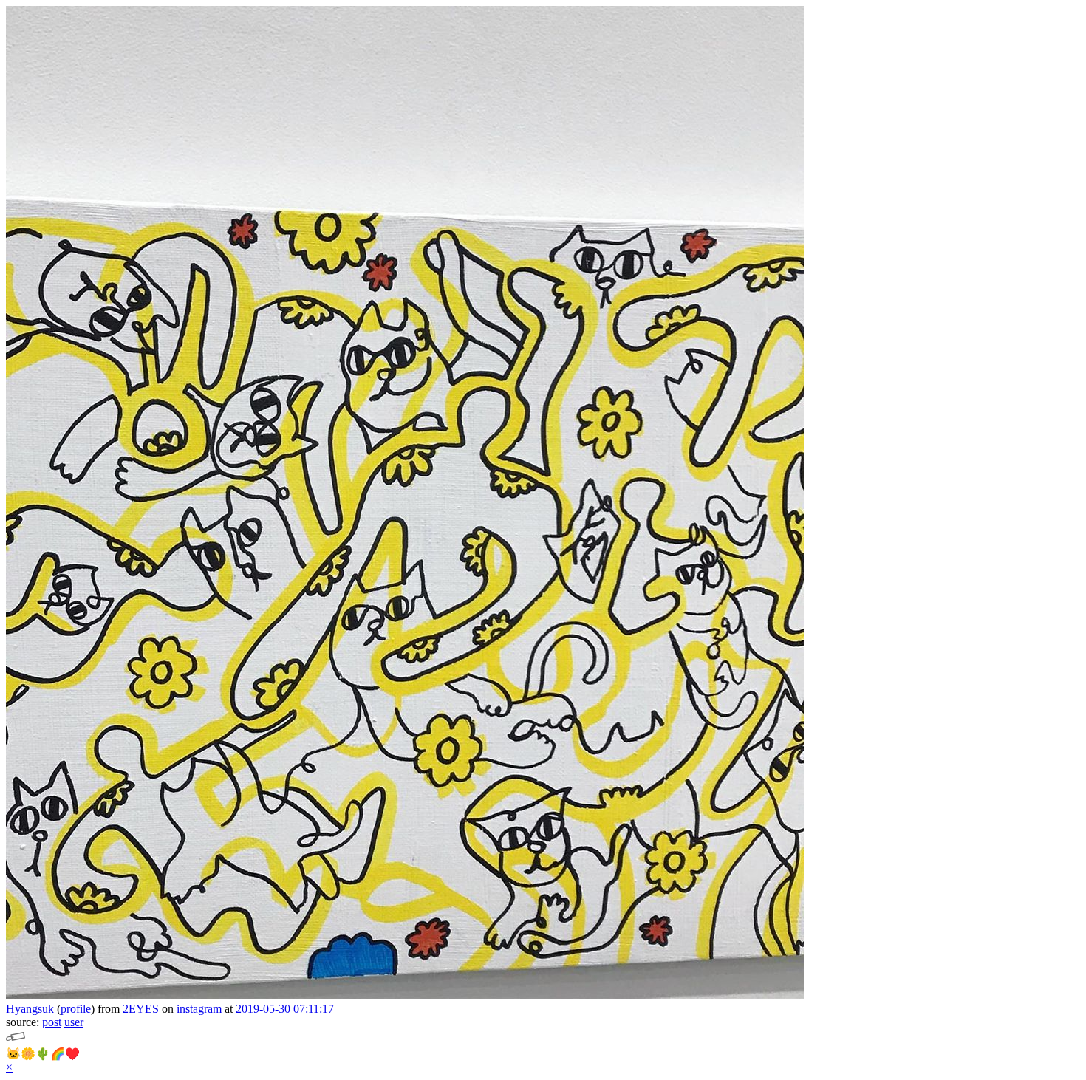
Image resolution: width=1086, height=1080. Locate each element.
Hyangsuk (30, 1008)
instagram (199, 1008)
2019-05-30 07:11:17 (285, 1008)
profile (76, 1008)
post (51, 1022)
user (73, 1022)
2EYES (141, 1008)
